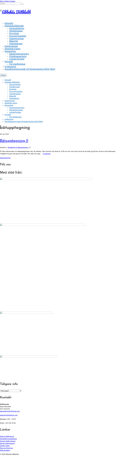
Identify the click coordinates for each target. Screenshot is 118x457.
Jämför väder (5, 446)
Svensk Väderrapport (7, 441)
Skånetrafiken (5, 450)
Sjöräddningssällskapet (8, 439)
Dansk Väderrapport (7, 443)
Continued (46, 154)
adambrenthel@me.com (9, 415)
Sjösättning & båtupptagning (18, 147)
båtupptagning (5, 158)
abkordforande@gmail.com (10, 411)
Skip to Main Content (7, 1)
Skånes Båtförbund (7, 436)
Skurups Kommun (6, 448)
